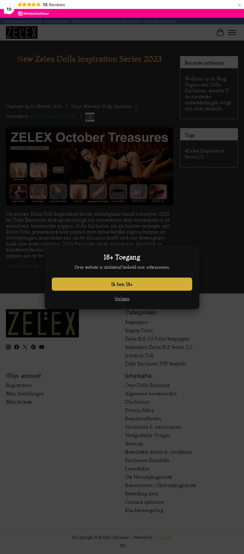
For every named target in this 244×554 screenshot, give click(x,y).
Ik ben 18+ (122, 284)
